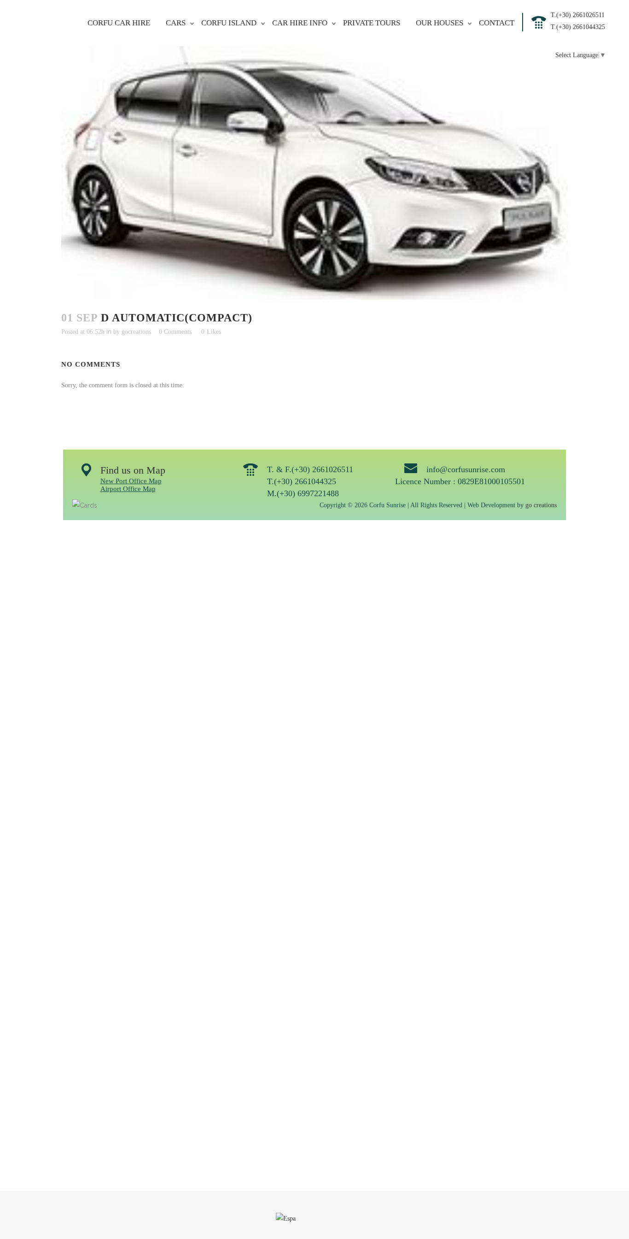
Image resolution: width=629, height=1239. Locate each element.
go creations (541, 505)
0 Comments (175, 331)
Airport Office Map (128, 488)
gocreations (136, 331)
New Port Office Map (131, 481)
